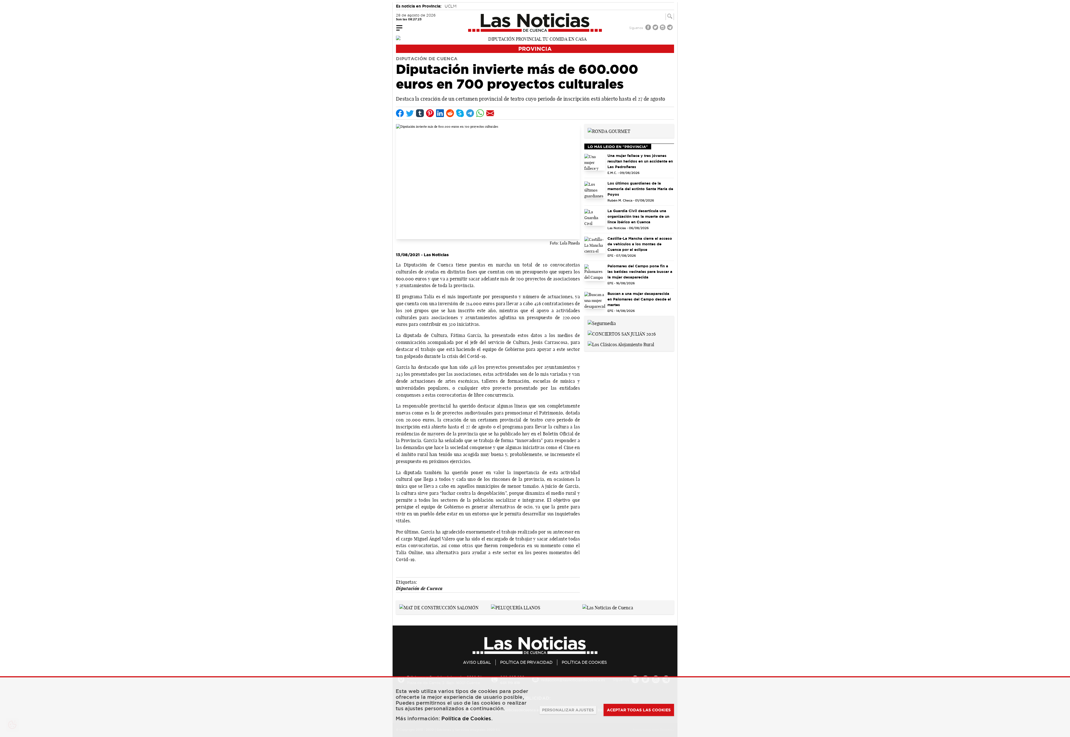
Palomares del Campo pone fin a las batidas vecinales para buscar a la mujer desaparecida (639, 271)
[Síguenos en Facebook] (648, 28)
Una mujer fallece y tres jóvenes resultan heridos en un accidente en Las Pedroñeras (640, 161)
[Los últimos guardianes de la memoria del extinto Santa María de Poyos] (594, 189)
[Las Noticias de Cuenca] (535, 22)
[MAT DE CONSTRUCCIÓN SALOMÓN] (438, 607)
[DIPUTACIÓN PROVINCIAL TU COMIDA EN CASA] (535, 38)
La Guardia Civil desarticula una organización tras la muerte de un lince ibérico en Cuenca (638, 216)
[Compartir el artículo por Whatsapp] (480, 113)
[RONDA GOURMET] (609, 131)
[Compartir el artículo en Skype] (460, 113)
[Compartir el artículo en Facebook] (400, 113)
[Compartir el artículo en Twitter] (410, 113)
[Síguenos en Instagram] (663, 28)
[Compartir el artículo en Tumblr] (420, 113)
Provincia (535, 48)
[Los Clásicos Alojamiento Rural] (621, 344)
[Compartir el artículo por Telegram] (470, 113)
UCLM (450, 6)
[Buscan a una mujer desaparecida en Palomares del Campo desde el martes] (594, 300)
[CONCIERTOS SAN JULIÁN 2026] (622, 333)
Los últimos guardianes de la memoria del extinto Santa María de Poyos (640, 188)
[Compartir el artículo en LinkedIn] (440, 113)
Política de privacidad (526, 662)
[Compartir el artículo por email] (490, 113)
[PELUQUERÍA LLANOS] (515, 607)
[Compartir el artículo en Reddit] (450, 113)
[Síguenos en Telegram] (670, 28)
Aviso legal (477, 662)
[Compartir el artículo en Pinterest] (430, 113)
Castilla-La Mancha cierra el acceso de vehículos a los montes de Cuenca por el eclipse (639, 243)
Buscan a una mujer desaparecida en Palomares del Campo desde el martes (639, 299)
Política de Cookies (584, 662)
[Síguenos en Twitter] (656, 28)
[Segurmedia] (602, 323)
